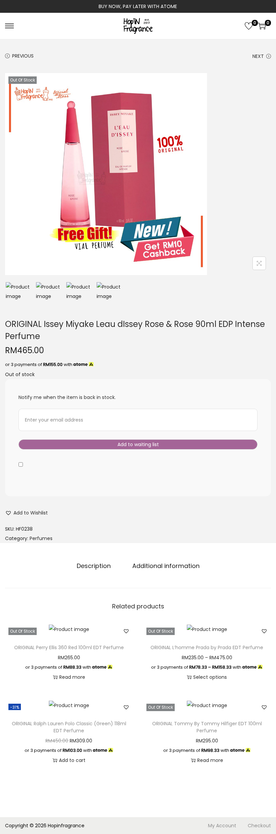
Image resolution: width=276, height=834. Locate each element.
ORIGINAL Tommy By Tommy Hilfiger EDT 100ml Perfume (207, 727)
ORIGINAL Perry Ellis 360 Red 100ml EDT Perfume (69, 647)
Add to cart (72, 760)
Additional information (166, 566)
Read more (72, 677)
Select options (210, 677)
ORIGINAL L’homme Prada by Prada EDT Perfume (206, 647)
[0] (249, 26)
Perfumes (41, 538)
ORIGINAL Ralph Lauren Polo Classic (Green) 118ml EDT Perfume (69, 727)
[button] (26, 513)
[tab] (94, 566)
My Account (222, 825)
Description (94, 566)
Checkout (259, 825)
